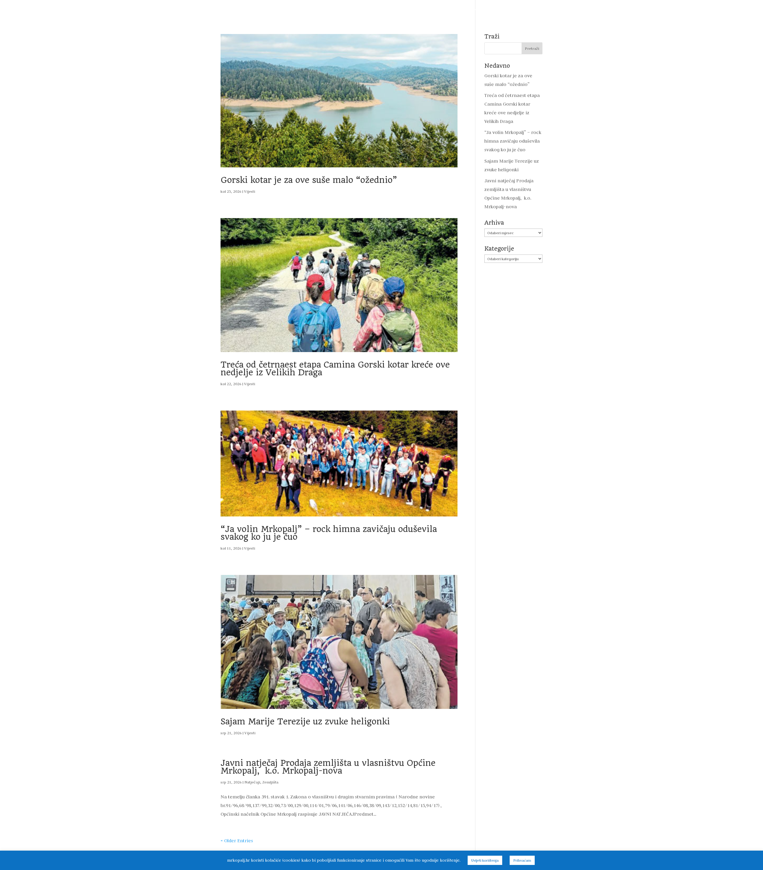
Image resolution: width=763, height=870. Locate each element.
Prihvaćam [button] (522, 860)
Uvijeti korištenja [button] (485, 860)
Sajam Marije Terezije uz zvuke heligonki (305, 721)
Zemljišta (270, 782)
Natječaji (252, 782)
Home (202, 9)
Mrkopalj (495, 9)
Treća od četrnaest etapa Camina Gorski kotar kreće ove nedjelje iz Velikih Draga (335, 368)
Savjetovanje (433, 9)
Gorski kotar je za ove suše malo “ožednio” (309, 180)
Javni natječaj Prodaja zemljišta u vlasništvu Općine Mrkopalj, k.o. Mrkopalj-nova (328, 767)
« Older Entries (237, 840)
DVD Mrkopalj (527, 9)
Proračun (315, 9)
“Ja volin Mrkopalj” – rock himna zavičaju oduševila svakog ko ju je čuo (329, 533)
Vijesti (223, 9)
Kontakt (558, 9)
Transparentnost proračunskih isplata (372, 9)
